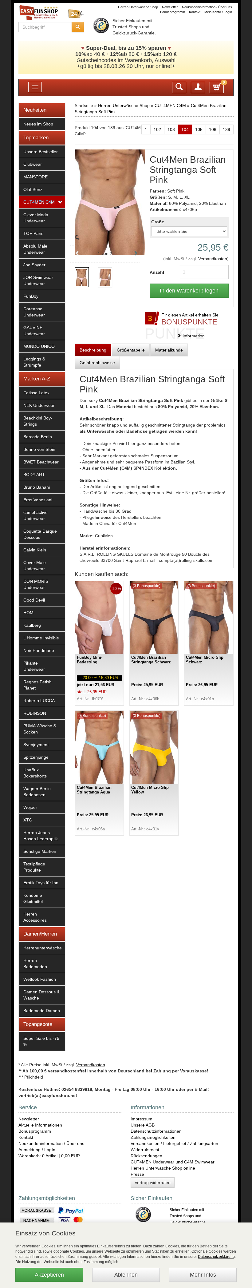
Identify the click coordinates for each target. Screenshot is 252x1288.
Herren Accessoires (35, 917)
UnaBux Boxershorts (35, 772)
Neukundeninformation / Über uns (207, 7)
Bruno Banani (36, 487)
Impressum (141, 1118)
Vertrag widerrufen (153, 1182)
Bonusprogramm (172, 12)
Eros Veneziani (37, 499)
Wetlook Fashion (39, 979)
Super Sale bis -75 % (41, 1041)
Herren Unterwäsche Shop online (163, 1168)
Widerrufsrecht (145, 1149)
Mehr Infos (203, 1275)
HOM (28, 612)
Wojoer (30, 807)
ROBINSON (34, 713)
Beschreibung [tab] (93, 350)
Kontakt (194, 12)
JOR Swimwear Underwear (38, 280)
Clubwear (32, 164)
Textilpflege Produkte (34, 867)
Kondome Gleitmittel (33, 898)
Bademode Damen (41, 1010)
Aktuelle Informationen (40, 1125)
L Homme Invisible (41, 637)
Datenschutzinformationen (156, 1131)
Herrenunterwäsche (42, 947)
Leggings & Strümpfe (34, 362)
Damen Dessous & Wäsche (41, 994)
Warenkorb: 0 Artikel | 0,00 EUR (49, 1155)
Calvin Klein (34, 549)
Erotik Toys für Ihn (40, 882)
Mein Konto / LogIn (218, 12)
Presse (137, 1174)
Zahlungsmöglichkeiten (153, 1137)
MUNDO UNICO (39, 346)
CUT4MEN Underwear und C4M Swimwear (173, 1161)
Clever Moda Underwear (35, 217)
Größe (157, 221)
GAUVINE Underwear (34, 330)
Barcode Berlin (37, 436)
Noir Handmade (38, 650)
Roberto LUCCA (39, 700)
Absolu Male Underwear (35, 249)
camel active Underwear (35, 515)
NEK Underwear (39, 405)
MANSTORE (35, 176)
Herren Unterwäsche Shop (138, 7)
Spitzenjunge (36, 757)
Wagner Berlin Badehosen (37, 791)
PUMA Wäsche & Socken (39, 728)
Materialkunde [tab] (169, 350)
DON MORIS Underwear (35, 584)
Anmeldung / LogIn (36, 1149)
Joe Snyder (34, 264)
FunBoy (30, 296)
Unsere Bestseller (40, 151)
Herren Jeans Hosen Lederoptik (40, 835)
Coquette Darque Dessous (40, 534)
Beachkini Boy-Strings (37, 421)
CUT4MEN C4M (39, 202)
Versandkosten (212, 258)
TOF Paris (33, 233)
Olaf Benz (32, 189)
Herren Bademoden (35, 963)
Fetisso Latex (36, 392)
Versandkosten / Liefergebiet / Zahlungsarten (174, 1143)
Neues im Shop (38, 123)
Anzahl (157, 272)
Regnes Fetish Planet (37, 684)
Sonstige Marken (39, 851)
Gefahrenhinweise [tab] (97, 362)
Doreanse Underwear (34, 311)
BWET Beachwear (41, 461)
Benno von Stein (39, 449)
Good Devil (34, 600)
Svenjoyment (36, 744)
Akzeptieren (49, 1275)
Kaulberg (32, 625)
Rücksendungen (146, 1155)
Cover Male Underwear (34, 565)
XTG (27, 819)
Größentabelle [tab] (131, 350)
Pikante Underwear (34, 666)
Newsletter (170, 7)
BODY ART (34, 474)
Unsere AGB (143, 1125)
